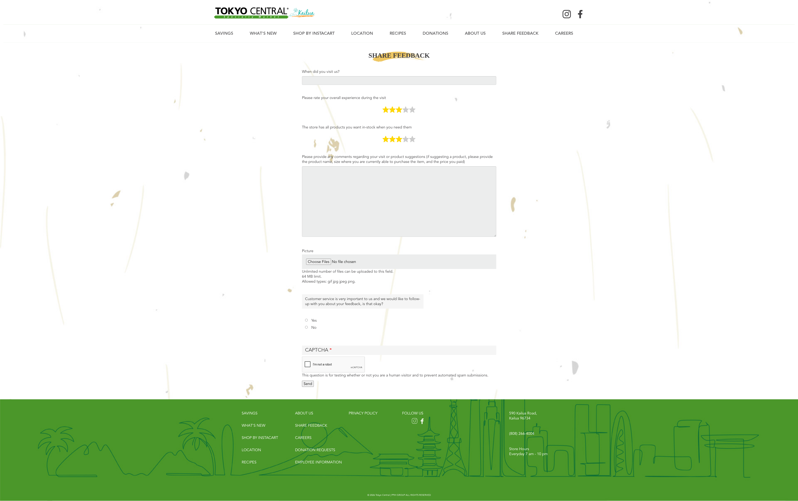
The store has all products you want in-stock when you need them (357, 127)
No (313, 327)
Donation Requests (315, 450)
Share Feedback (311, 425)
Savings (224, 33)
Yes (314, 320)
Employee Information (318, 462)
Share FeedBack (520, 33)
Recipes (398, 33)
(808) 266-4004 (521, 433)
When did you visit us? (321, 71)
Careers (564, 33)
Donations (435, 33)
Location (362, 33)
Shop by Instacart (314, 33)
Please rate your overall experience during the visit (344, 97)
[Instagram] (566, 14)
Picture (307, 250)
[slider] (399, 109)
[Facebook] (423, 419)
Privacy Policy (363, 413)
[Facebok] (580, 14)
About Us (475, 33)
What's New (263, 33)
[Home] (264, 12)
